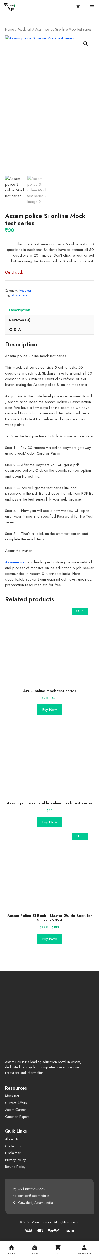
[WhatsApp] (84, 1249)
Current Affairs (16, 1102)
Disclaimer (13, 1152)
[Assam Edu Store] (9, 7)
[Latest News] (34, 1249)
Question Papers (17, 1116)
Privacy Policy (15, 1159)
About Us (11, 1139)
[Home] (11, 1249)
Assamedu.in (15, 562)
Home (9, 29)
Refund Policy (15, 1166)
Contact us (13, 1146)
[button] (85, 43)
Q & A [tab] (15, 329)
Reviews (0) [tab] (19, 320)
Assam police (20, 295)
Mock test (24, 29)
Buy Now (49, 709)
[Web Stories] (58, 1249)
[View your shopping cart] (78, 7)
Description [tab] (19, 310)
